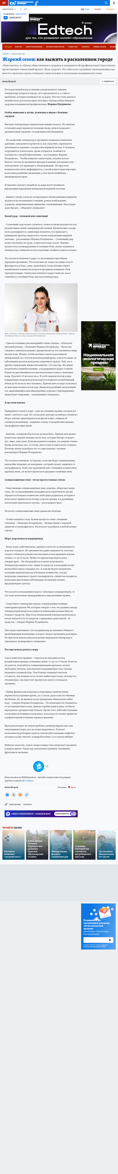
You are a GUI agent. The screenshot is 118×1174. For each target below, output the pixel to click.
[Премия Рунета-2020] (35, 3)
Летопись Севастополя (55, 47)
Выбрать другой (15, 17)
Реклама (97, 9)
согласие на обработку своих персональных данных (95, 945)
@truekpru (28, 780)
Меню (4, 3)
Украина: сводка (99, 47)
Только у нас (73, 47)
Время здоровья (15, 804)
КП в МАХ (113, 47)
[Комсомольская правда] (21, 3)
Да (5, 17)
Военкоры (85, 47)
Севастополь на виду (34, 47)
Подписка (110, 9)
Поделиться (109, 81)
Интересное (28, 804)
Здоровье (6, 53)
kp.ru (73, 787)
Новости (18, 47)
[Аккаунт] (114, 3)
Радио (87, 9)
